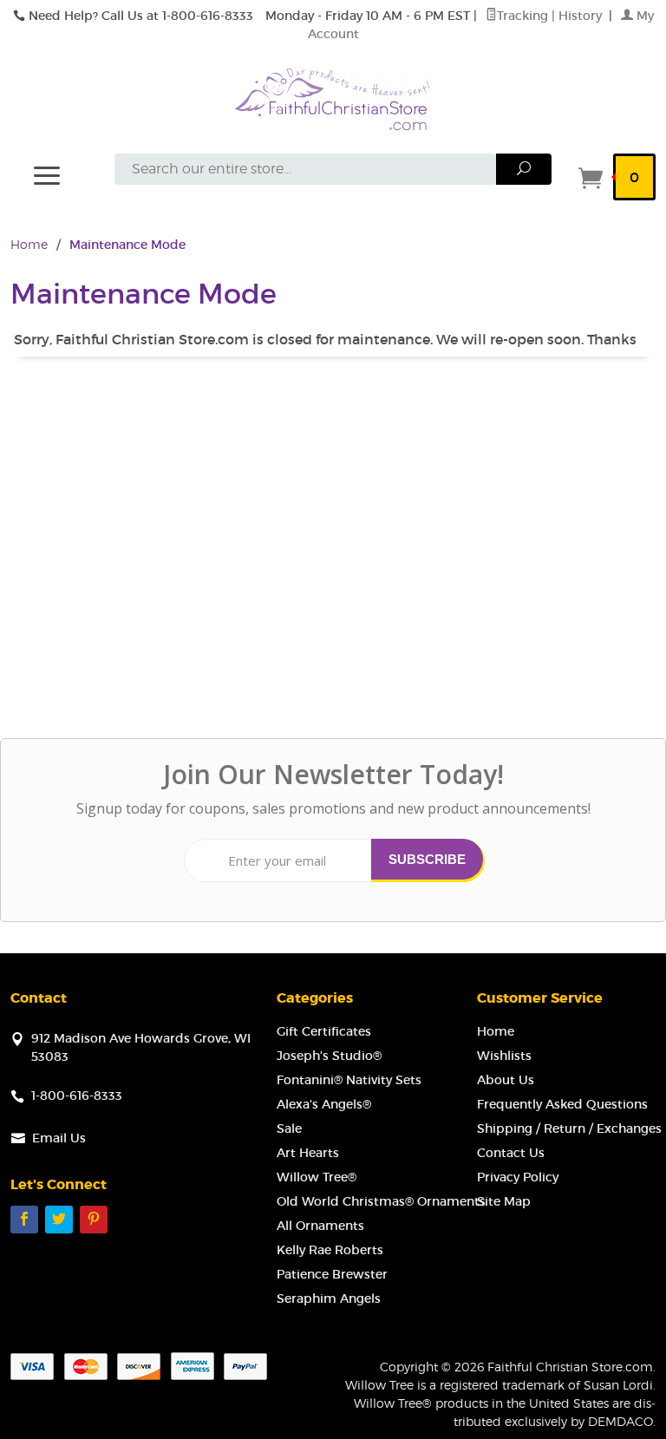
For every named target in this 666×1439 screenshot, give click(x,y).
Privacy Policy (517, 1177)
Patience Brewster (332, 1274)
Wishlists (504, 1055)
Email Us (59, 1138)
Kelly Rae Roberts (330, 1250)
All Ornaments (320, 1225)
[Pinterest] (94, 1219)
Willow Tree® (316, 1177)
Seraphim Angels (329, 1298)
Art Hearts (308, 1153)
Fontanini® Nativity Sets (349, 1080)
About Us (505, 1080)
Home (29, 244)
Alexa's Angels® (324, 1104)
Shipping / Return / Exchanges (569, 1128)
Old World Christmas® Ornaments (381, 1201)
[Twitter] (59, 1219)
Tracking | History (551, 15)
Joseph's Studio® (329, 1055)
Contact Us (511, 1153)
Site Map (504, 1201)
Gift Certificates (324, 1031)
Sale (289, 1128)
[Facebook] (24, 1219)
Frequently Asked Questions (562, 1104)
